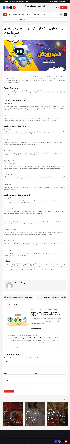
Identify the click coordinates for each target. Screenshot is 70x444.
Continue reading (36, 328)
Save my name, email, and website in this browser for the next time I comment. (25, 387)
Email (37, 373)
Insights (43, 14)
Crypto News (36, 14)
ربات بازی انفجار (45, 80)
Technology (21, 14)
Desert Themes (30, 441)
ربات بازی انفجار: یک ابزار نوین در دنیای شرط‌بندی (19, 19)
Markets (28, 14)
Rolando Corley (9, 36)
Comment (6, 361)
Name (5, 373)
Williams (8, 422)
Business (15, 14)
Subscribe (63, 7)
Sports (5, 413)
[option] (13, 414)
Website (6, 380)
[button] (64, 399)
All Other (16, 36)
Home (9, 14)
